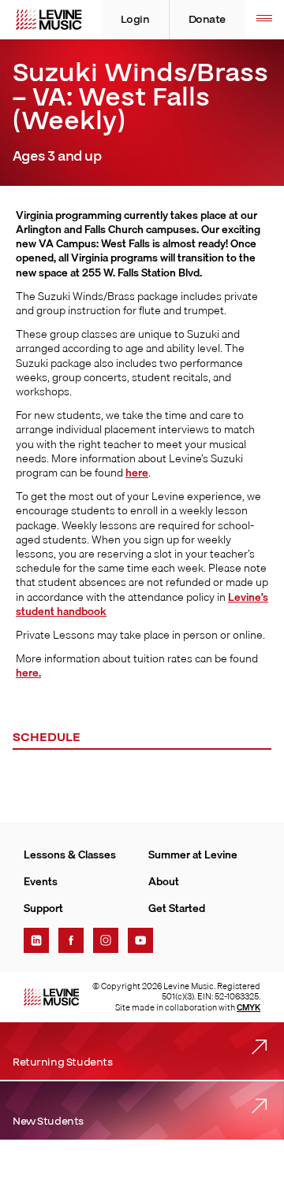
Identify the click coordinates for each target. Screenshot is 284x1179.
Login (135, 20)
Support (43, 908)
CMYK (248, 1007)
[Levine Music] (51, 997)
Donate (207, 20)
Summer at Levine (192, 854)
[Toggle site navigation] (264, 19)
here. (28, 672)
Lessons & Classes (70, 854)
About (163, 881)
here (136, 472)
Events (41, 881)
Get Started (176, 908)
